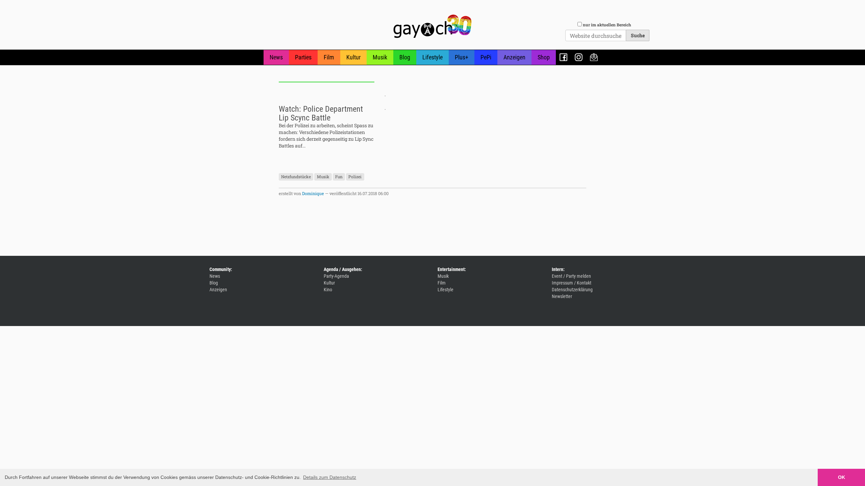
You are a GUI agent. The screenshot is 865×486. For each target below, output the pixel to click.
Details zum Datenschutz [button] (329, 477)
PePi (485, 57)
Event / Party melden (571, 276)
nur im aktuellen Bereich (607, 24)
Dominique (313, 193)
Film (329, 57)
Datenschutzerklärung (572, 289)
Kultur (353, 57)
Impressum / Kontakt (571, 283)
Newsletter (593, 57)
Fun (339, 176)
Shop (544, 57)
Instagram (578, 57)
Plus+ (461, 57)
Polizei (355, 176)
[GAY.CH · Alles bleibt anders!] (432, 26)
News (276, 57)
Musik (380, 57)
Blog (404, 57)
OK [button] (841, 477)
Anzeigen (514, 57)
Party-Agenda (336, 276)
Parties (303, 57)
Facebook (563, 57)
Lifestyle (432, 57)
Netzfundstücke (296, 176)
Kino (328, 289)
